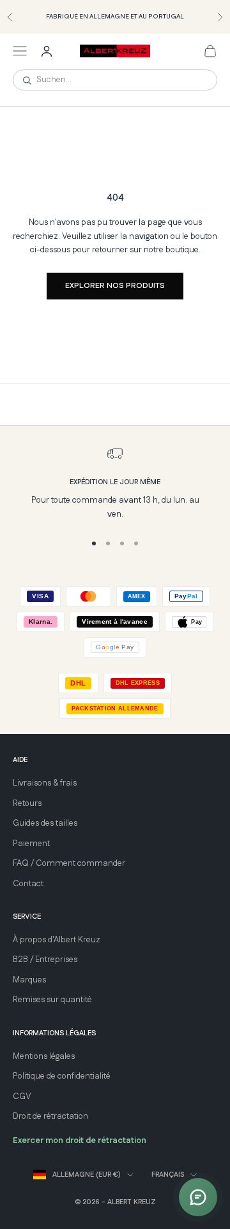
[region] (115, 483)
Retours (27, 803)
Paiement (31, 843)
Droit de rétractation (50, 1116)
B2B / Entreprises (45, 959)
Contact (28, 883)
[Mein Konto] (47, 51)
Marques (29, 980)
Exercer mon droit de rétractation (79, 1140)
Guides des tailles (45, 823)
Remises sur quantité (52, 999)
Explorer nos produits (115, 285)
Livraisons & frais (45, 783)
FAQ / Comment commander (69, 863)
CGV (22, 1096)
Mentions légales (44, 1056)
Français (167, 1175)
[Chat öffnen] (198, 1197)
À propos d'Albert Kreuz (56, 939)
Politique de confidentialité (62, 1076)
